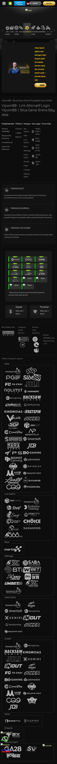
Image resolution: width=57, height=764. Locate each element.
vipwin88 (37, 156)
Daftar (49, 3)
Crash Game (33, 33)
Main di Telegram (20, 3)
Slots (12, 32)
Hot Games (7, 33)
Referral (18, 137)
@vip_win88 (37, 139)
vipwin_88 (37, 162)
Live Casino (16, 33)
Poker (43, 32)
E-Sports (48, 33)
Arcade (38, 32)
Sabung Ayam (26, 175)
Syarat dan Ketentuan (6, 147)
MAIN (42, 85)
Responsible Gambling (6, 136)
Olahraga (27, 32)
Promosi (18, 129)
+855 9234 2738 (37, 148)
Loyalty (18, 133)
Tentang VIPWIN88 (6, 130)
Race (21, 32)
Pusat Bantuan (7, 142)
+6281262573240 (38, 131)
